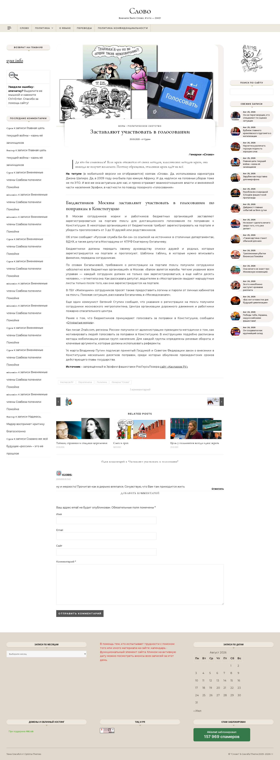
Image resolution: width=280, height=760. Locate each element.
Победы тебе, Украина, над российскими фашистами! (255, 318)
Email (59, 530)
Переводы (84, 28)
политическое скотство (145, 126)
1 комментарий (140, 389)
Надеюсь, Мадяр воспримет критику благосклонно (25, 424)
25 (203, 695)
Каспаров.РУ (66, 382)
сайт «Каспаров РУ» (174, 366)
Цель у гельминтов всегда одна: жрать (194, 443)
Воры (121, 126)
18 (203, 687)
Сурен (147, 139)
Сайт (59, 545)
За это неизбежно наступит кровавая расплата (253, 287)
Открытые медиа (79, 322)
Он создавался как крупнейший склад (253, 332)
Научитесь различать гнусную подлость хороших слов (254, 149)
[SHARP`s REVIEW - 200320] (63, 401)
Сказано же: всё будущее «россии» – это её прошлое (27, 446)
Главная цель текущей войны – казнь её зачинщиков (25, 135)
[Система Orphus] (14, 79)
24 (197, 695)
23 (239, 687)
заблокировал (221, 735)
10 (196, 680)
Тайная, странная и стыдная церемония (81, 443)
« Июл (197, 710)
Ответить (218, 488)
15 (231, 680)
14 (224, 680)
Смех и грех (121, 443)
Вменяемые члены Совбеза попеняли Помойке (24, 180)
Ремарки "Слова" (120, 382)
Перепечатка (85, 382)
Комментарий (66, 561)
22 (232, 687)
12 (210, 680)
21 (224, 687)
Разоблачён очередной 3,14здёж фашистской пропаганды (255, 195)
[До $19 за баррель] (216, 401)
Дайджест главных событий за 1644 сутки (255, 208)
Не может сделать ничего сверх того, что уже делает (256, 225)
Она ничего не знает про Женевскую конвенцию (256, 270)
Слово (140, 10)
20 (218, 687)
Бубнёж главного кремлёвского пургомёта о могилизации (257, 133)
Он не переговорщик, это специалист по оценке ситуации (256, 118)
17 (196, 687)
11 (203, 680)
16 (239, 680)
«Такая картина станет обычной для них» (255, 239)
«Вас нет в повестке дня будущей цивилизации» (255, 301)
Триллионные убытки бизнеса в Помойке (254, 255)
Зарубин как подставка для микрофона (255, 178)
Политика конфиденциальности (123, 28)
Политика (42, 28)
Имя (59, 514)
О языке (65, 28)
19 (210, 687)
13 (217, 680)
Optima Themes (32, 754)
